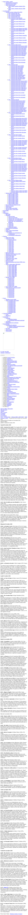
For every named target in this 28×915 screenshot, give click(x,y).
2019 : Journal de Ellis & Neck (14, 44)
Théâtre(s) (9, 405)
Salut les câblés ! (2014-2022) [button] (7, 408)
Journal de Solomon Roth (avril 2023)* (19, 119)
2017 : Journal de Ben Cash (14, 16)
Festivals (5, 236)
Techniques (8, 321)
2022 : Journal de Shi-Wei (13, 99)
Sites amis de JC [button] (4, 409)
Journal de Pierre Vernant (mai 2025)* (19, 166)
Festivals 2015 (11, 292)
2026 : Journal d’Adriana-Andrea (15, 180)
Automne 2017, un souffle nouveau (15, 218)
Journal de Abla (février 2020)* (17, 67)
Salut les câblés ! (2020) (13, 201)
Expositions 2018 (11, 305)
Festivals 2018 (11, 295)
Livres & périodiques (7, 313)
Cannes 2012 (11, 242)
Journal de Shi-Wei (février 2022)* (18, 102)
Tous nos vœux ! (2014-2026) (12, 209)
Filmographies (9, 330)
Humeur (9, 390)
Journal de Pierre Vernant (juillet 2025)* (19, 168)
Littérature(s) (10, 391)
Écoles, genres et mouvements (12, 230)
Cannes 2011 (11, 241)
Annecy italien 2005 (12, 270)
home (2, 416)
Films (4, 211)
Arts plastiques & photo (12, 362)
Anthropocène (9, 231)
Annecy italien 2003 (12, 267)
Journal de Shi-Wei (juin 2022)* (17, 106)
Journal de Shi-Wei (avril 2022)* (17, 104)
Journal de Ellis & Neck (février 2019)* (19, 47)
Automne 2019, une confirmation (15, 220)
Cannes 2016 (11, 246)
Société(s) (8, 229)
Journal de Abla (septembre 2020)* (18, 75)
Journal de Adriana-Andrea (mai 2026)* (19, 190)
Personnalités (6, 210)
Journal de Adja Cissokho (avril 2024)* (19, 141)
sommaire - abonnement (5, 352)
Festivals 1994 (11, 288)
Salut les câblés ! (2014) (13, 194)
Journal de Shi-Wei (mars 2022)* (17, 103)
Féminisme (8, 215)
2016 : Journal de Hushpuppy (14, 15)
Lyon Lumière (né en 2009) (11, 286)
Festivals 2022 (11, 297)
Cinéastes (9, 366)
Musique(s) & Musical (11, 396)
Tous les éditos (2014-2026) (11, 208)
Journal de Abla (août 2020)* (17, 74)
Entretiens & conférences (12, 380)
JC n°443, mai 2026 (5, 351)
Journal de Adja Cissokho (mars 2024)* (19, 140)
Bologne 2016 (11, 280)
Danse (8, 376)
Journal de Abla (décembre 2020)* (18, 78)
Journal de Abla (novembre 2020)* (18, 77)
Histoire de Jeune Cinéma (11, 3)
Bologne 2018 (11, 283)
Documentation (6, 323)
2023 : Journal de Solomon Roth (15, 112)
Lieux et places (9, 329)
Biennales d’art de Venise (11, 299)
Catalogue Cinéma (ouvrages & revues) (16, 326)
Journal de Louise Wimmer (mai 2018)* (19, 28)
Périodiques (8, 315)
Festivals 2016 (11, 293)
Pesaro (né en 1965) (10, 257)
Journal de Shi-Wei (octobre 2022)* (18, 109)
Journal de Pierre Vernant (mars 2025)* (19, 163)
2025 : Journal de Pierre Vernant (15, 158)
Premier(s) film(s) (10, 399)
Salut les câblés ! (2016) (13, 196)
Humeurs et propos (10, 205)
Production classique (12, 319)
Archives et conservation (12, 361)
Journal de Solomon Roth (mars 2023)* (19, 118)
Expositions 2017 (11, 304)
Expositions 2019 (11, 306)
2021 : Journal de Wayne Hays (14, 79)
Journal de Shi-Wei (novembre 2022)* (19, 110)
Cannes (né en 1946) (10, 238)
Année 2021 (10, 223)
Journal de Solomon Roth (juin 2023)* (19, 121)
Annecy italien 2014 (12, 273)
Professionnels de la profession (12, 322)
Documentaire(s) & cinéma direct (14, 377)
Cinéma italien (10, 371)
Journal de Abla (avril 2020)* (17, 69)
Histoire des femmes (12, 227)
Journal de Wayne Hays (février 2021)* (19, 82)
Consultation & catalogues (11, 325)
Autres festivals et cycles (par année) (13, 287)
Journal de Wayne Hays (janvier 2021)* (19, 81)
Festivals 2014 (11, 291)
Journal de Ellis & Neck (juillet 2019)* (19, 53)
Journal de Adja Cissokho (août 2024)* (19, 147)
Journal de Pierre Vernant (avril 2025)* (19, 165)
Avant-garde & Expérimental (12, 228)
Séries (8, 400)
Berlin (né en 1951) (10, 252)
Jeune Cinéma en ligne (10, 5)
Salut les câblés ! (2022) (13, 203)
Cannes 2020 (11, 251)
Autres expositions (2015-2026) (12, 300)
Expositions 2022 (11, 308)
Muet (8, 394)
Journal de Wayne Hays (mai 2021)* (18, 85)
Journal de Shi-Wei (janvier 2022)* (18, 100)
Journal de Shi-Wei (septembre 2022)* (19, 107)
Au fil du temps (6, 10)
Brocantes (8, 328)
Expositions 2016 (11, 302)
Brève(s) (9, 363)
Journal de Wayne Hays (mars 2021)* (18, 83)
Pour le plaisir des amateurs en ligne (13, 204)
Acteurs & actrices (11, 357)
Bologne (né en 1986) (10, 277)
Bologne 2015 (11, 279)
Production (8, 318)
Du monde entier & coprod (13, 378)
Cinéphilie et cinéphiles (12, 373)
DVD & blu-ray (10, 379)
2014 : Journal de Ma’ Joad (13, 13)
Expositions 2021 (11, 307)
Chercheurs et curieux (10, 364)
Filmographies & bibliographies (13, 386)
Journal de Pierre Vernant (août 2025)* (19, 169)
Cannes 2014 (11, 244)
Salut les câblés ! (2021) (13, 202)
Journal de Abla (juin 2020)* (17, 71)
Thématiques (5, 213)
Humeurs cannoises (12, 239)
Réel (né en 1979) (9, 260)
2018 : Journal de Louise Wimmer (15, 17)
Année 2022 (10, 224)
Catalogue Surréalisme (13, 327)
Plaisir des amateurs (11, 398)
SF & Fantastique (10, 401)
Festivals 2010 (11, 290)
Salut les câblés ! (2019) (13, 200)
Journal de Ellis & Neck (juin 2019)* (18, 51)
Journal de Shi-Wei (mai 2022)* (17, 105)
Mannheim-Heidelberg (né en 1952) (13, 253)
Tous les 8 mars (11, 216)
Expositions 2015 (11, 301)
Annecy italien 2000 (12, 265)
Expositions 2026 (11, 312)
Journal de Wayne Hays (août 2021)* (18, 89)
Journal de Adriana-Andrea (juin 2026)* (19, 191)
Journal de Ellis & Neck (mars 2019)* (19, 48)
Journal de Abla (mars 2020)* (17, 68)
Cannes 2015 (11, 245)
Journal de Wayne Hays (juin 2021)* (18, 86)
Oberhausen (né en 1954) (11, 255)
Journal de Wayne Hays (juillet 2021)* (19, 88)
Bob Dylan (8, 214)
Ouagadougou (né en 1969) (11, 258)
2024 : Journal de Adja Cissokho (15, 134)
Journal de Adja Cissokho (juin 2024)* (19, 144)
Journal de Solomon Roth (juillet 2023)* (19, 123)
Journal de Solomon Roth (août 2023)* (19, 124)
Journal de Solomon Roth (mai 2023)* (19, 120)
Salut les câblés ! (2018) (13, 198)
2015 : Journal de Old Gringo (14, 14)
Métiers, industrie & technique (13, 393)
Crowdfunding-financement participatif (16, 320)
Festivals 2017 (11, 294)
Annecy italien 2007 (12, 271)
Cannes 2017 (11, 248)
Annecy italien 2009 (12, 272)
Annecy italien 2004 (12, 269)
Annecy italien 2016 (12, 276)
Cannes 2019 (11, 250)
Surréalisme (9, 404)
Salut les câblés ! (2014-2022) (12, 193)
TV (8, 406)
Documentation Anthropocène (14, 235)
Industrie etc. (5, 316)
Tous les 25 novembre (12, 217)
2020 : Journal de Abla (13, 64)
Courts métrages (10, 375)
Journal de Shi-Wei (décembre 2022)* (19, 111)
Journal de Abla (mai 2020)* (17, 70)
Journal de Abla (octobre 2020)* (17, 76)
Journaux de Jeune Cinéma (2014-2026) (14, 12)
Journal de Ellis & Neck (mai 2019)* (18, 50)
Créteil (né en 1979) (10, 259)
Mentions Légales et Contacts (16, 913)
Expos (4, 298)
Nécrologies (9, 397)
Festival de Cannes (12, 384)
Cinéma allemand (10, 368)
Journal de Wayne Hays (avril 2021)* (18, 84)
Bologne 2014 (11, 278)
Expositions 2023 (11, 309)
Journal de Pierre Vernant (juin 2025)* (19, 167)
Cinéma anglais (10, 369)
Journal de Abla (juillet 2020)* (17, 72)
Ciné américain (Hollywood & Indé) (14, 365)
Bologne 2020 (11, 285)
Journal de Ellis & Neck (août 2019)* (18, 54)
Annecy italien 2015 (12, 274)
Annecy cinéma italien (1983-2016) (13, 264)
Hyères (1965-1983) (10, 256)
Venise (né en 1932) (10, 237)
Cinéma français (11, 370)
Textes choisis (8, 207)
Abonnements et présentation (12, 2)
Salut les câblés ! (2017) (13, 197)
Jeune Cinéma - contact (8, 1)
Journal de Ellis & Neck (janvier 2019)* (19, 46)
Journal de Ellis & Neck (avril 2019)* (18, 49)
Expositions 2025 (11, 311)
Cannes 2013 (11, 243)
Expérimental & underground (13, 382)
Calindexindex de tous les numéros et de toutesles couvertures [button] (4, 413)
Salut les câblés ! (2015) (13, 195)
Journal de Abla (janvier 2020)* (17, 65)
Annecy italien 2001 (12, 266)
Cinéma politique (10, 372)
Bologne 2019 (11, 284)
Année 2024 (10, 225)
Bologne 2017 (11, 281)
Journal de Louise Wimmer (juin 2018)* (19, 29)
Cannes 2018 (11, 249)
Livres (7, 314)
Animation (9, 358)
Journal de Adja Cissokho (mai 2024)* (19, 142)
